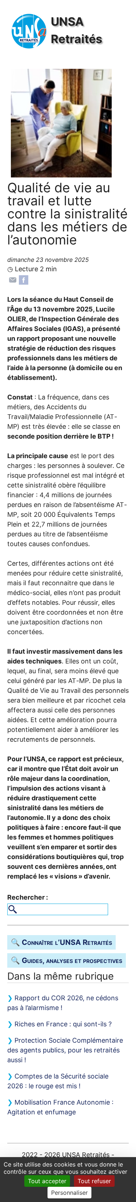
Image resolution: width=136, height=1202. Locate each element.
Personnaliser (69, 1192)
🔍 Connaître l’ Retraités (61, 942)
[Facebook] (23, 279)
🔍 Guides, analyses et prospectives (66, 960)
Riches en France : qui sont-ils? (63, 1024)
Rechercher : (27, 897)
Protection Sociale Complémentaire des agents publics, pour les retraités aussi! (65, 1050)
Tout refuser (94, 1181)
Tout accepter (47, 1181)
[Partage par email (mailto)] (12, 279)
